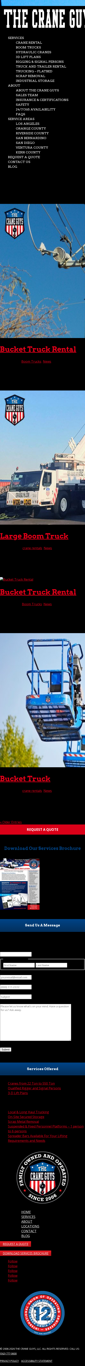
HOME (26, 1212)
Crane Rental (29, 43)
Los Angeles (27, 124)
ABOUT (26, 1221)
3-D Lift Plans (18, 1093)
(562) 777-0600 (8, 1353)
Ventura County (32, 147)
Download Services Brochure (25, 1253)
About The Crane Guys (37, 90)
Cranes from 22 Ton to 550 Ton (31, 1083)
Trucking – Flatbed (34, 71)
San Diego (25, 143)
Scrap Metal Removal (23, 1121)
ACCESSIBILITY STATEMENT (36, 1361)
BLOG (25, 1236)
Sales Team (27, 95)
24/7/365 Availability (36, 109)
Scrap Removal (30, 76)
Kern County (28, 152)
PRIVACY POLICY (9, 1361)
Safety (22, 105)
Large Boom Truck (34, 536)
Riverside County (32, 133)
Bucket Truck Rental (38, 349)
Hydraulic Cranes (33, 52)
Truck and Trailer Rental (41, 66)
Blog (12, 167)
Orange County (31, 128)
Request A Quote (24, 157)
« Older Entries (11, 822)
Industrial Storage (35, 81)
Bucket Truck (25, 778)
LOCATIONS (30, 1226)
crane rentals (32, 548)
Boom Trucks (28, 47)
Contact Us (19, 162)
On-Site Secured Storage (26, 1117)
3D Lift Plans (28, 57)
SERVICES (28, 1217)
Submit (6, 1049)
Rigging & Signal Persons (40, 62)
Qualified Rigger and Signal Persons (34, 1088)
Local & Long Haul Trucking (28, 1112)
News (47, 361)
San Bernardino (31, 138)
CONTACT (29, 1231)
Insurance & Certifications (42, 100)
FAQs (20, 114)
